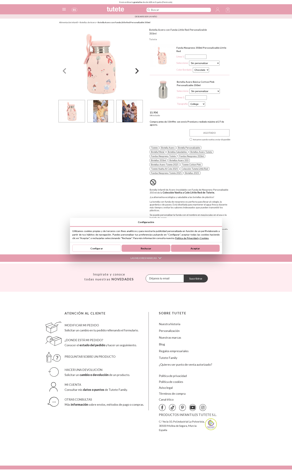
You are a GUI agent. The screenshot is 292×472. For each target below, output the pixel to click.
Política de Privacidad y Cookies (192, 238)
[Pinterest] (182, 407)
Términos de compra (172, 393)
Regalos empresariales (174, 351)
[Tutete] (123, 10)
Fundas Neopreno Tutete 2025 (166, 173)
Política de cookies (171, 382)
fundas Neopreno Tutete (163, 156)
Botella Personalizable (189, 147)
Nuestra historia (169, 324)
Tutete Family (168, 358)
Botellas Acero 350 (178, 160)
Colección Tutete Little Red (194, 168)
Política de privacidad (173, 376)
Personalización (169, 331)
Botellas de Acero (88, 22)
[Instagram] (202, 407)
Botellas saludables (177, 152)
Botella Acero (168, 147)
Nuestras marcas (170, 337)
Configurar (96, 248)
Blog (162, 344)
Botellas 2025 (192, 173)
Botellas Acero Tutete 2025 (164, 164)
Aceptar (195, 248)
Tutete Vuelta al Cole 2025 (164, 168)
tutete (154, 147)
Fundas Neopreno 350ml (191, 156)
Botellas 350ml (158, 160)
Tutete (153, 39)
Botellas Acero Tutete (201, 152)
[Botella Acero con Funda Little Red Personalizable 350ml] (100, 63)
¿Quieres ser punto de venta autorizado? (185, 364)
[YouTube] (192, 407)
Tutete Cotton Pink (191, 164)
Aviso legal (166, 387)
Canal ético (166, 399)
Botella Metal (157, 152)
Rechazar (146, 248)
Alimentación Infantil (68, 22)
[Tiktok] (172, 407)
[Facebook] (162, 407)
